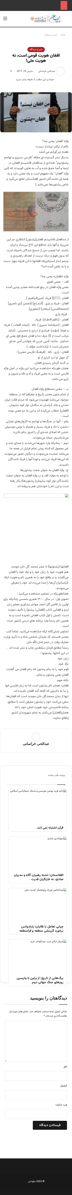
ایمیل (63, 1086)
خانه (63, 35)
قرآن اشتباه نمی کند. (49, 828)
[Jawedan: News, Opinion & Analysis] (46, 18)
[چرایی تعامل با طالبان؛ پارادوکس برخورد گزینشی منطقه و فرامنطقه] (38, 904)
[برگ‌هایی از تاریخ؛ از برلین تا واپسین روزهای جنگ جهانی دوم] (38, 956)
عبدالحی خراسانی (46, 71)
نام (65, 1067)
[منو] (5, 20)
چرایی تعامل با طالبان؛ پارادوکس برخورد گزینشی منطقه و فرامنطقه (41, 929)
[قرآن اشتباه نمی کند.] (38, 805)
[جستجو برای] (67, 20)
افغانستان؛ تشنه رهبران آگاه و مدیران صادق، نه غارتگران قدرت (38, 877)
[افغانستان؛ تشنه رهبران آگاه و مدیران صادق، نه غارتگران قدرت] (38, 853)
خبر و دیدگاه (51, 35)
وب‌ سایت (61, 1105)
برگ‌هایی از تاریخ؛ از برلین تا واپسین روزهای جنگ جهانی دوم (40, 980)
